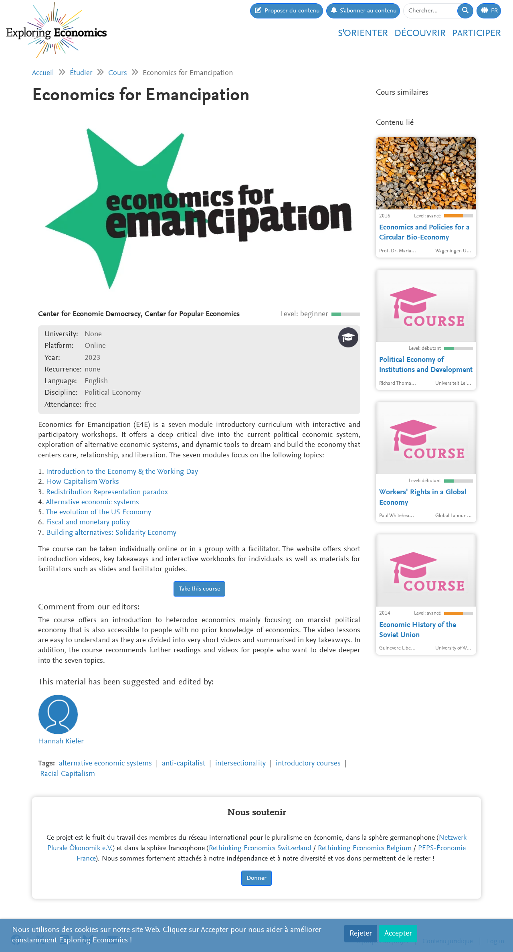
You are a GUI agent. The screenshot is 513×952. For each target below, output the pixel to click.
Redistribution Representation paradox (107, 492)
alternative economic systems (105, 763)
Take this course (199, 589)
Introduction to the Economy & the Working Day (122, 472)
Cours (117, 73)
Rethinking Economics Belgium (365, 848)
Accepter (398, 934)
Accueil (43, 73)
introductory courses (308, 763)
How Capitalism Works (82, 482)
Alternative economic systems (92, 502)
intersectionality (240, 763)
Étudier (81, 73)
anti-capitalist (183, 763)
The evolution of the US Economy (98, 512)
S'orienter (363, 34)
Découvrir (420, 34)
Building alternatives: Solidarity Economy (111, 533)
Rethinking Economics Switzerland (260, 848)
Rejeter (360, 934)
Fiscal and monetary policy (88, 522)
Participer (476, 34)
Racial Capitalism (67, 774)
